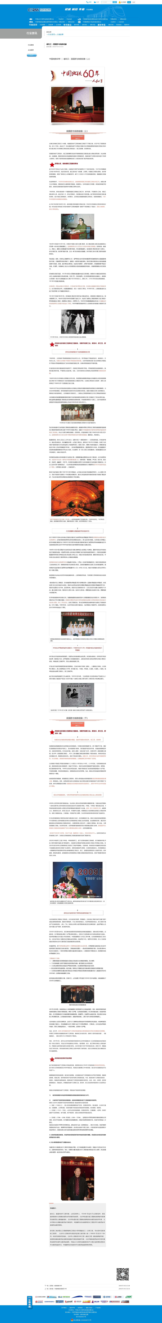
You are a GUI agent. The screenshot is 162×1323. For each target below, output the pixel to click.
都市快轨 (76, 24)
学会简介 (61, 19)
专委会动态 (71, 22)
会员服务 (123, 2)
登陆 (129, 2)
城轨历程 (111, 24)
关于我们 (64, 1307)
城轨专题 (92, 24)
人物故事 (50, 24)
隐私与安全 (89, 1307)
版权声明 (72, 1307)
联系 (90, 2)
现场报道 (119, 24)
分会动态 (121, 22)
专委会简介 (62, 22)
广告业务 (98, 1307)
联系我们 (80, 1307)
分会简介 (113, 22)
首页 (98, 2)
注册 (133, 2)
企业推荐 (58, 24)
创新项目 (84, 24)
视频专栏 (126, 24)
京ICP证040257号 (81, 1316)
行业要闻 (42, 24)
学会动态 (69, 19)
